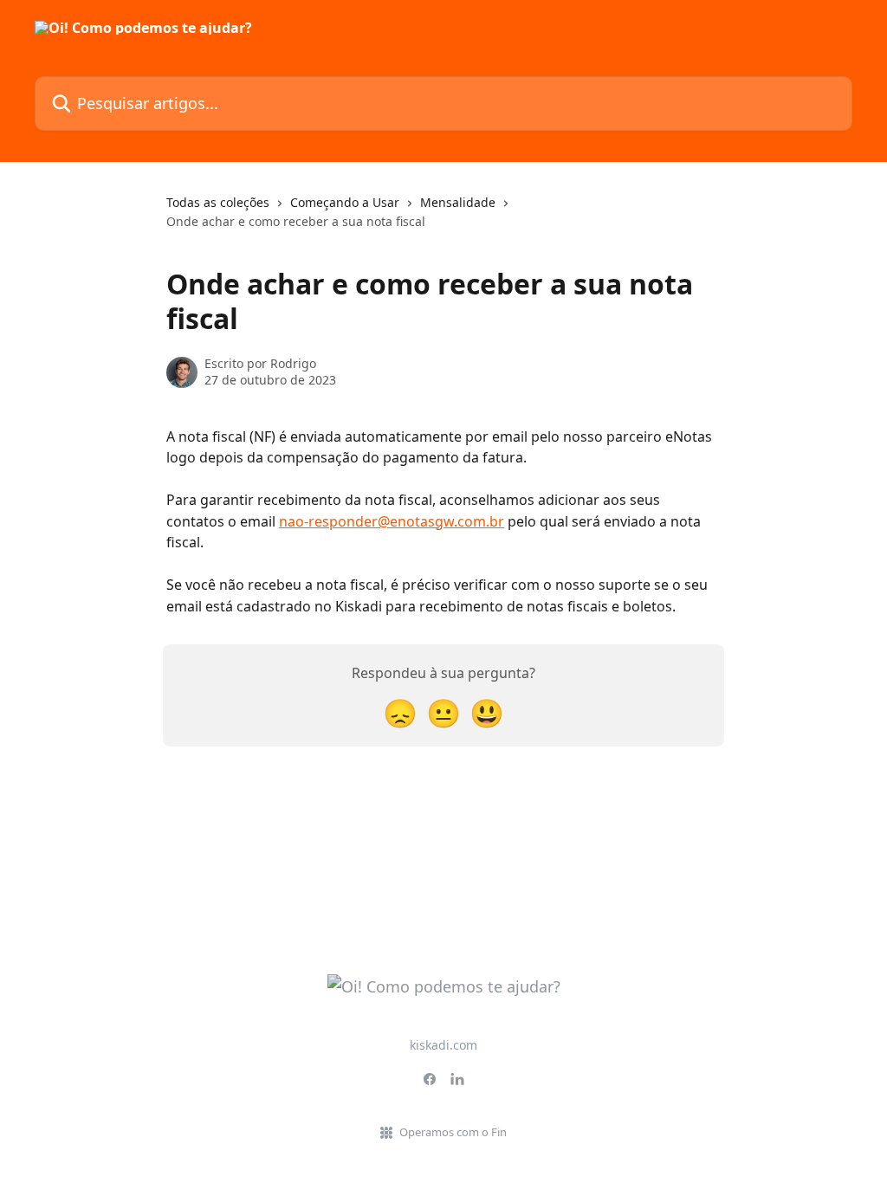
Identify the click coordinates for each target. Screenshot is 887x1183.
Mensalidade (457, 202)
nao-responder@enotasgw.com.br (391, 521)
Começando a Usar (344, 202)
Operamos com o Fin (453, 1132)
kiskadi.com (443, 1045)
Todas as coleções (217, 202)
